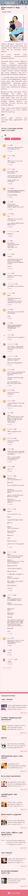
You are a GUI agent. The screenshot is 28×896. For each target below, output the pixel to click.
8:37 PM (9, 424)
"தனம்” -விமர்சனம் (6, 699)
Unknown (9, 155)
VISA (8, 323)
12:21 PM (9, 268)
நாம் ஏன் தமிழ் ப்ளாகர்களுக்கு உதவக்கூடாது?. (9, 872)
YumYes (9, 466)
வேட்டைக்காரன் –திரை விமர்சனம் (11, 776)
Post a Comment (7, 668)
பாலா (8, 145)
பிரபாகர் (9, 254)
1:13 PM (9, 279)
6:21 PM (9, 396)
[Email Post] (5, 135)
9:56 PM (9, 471)
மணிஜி (9, 188)
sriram (9, 413)
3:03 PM (9, 339)
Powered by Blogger (15, 893)
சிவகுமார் (9, 293)
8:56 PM (9, 433)
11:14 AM (9, 151)
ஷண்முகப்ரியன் (11, 344)
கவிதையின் (18, 118)
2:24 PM (9, 330)
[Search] (26, 3)
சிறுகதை (7, 139)
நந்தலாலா (4, 738)
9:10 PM (9, 462)
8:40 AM (9, 655)
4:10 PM (9, 365)
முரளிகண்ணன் (11, 284)
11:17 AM (9, 164)
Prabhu (9, 638)
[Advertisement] (14, 680)
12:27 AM (9, 664)
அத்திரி (9, 449)
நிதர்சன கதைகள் (16, 139)
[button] (26, 8)
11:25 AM (9, 197)
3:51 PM (9, 351)
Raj (8, 650)
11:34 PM (9, 590)
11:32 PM (9, 547)
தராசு (8, 240)
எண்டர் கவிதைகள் (6, 853)
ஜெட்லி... (9, 273)
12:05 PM (9, 249)
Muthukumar (10, 429)
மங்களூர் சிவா (11, 659)
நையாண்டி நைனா (11, 231)
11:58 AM (9, 236)
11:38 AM (9, 209)
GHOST (9, 335)
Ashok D (9, 369)
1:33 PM (9, 288)
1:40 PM (9, 305)
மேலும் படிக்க (23, 712)
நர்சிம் (8, 201)
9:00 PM (9, 444)
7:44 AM (9, 645)
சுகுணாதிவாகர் (11, 356)
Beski (8, 309)
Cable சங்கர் (10, 2)
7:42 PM (9, 408)
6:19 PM (9, 385)
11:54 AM (9, 227)
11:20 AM (9, 183)
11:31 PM (9, 504)
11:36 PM (9, 633)
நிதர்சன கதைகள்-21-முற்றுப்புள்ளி (11, 814)
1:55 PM (9, 318)
